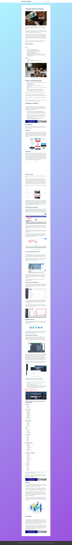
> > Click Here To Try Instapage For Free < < (36, 78)
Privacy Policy (48, 1)
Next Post (48, 537)
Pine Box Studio (26, 1)
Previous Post (24, 537)
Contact (44, 1)
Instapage (26, 34)
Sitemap (28, 542)
